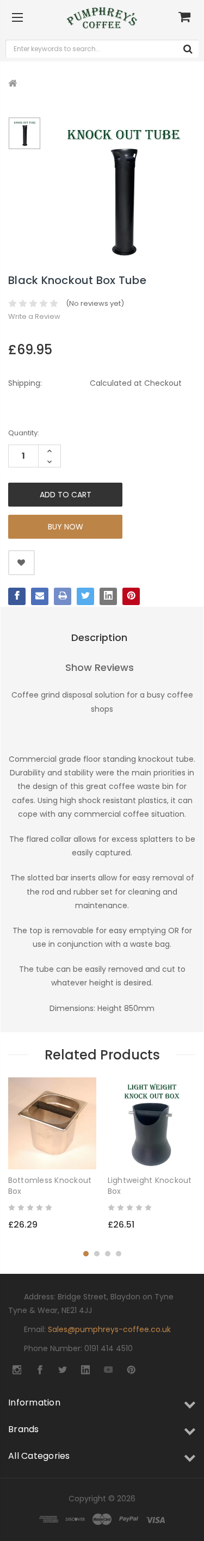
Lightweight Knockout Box (150, 1186)
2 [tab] (97, 1253)
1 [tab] (86, 1253)
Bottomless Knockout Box (50, 1186)
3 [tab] (107, 1253)
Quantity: (23, 433)
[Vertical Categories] (17, 18)
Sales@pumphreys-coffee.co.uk (109, 1329)
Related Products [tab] (102, 1055)
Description (99, 637)
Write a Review (34, 316)
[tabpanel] (52, 1159)
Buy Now (65, 526)
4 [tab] (118, 1253)
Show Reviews (99, 667)
